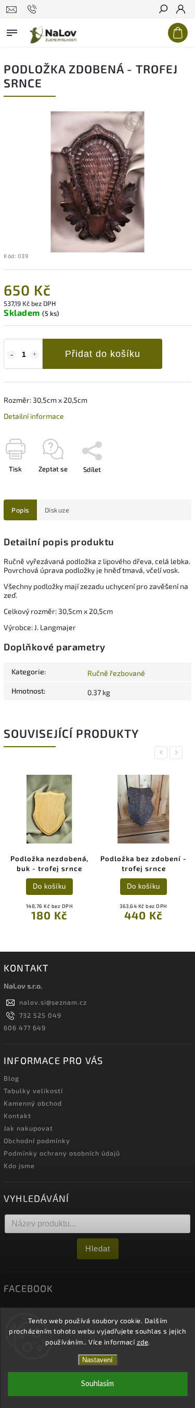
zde (143, 1342)
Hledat (97, 1248)
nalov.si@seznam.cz (53, 1002)
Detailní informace (34, 416)
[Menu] (12, 31)
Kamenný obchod (33, 1103)
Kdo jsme (19, 1165)
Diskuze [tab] (57, 510)
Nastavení (97, 1360)
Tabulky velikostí (33, 1090)
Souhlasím (97, 1383)
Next (178, 753)
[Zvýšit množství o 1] (35, 355)
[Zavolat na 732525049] (33, 9)
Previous (162, 753)
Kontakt (17, 1115)
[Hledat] (163, 10)
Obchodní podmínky (37, 1140)
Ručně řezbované (116, 673)
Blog (11, 1078)
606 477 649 (25, 1027)
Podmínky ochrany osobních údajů (62, 1153)
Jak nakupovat (28, 1128)
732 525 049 (40, 1015)
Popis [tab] (20, 510)
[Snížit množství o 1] (11, 355)
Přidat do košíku (102, 354)
